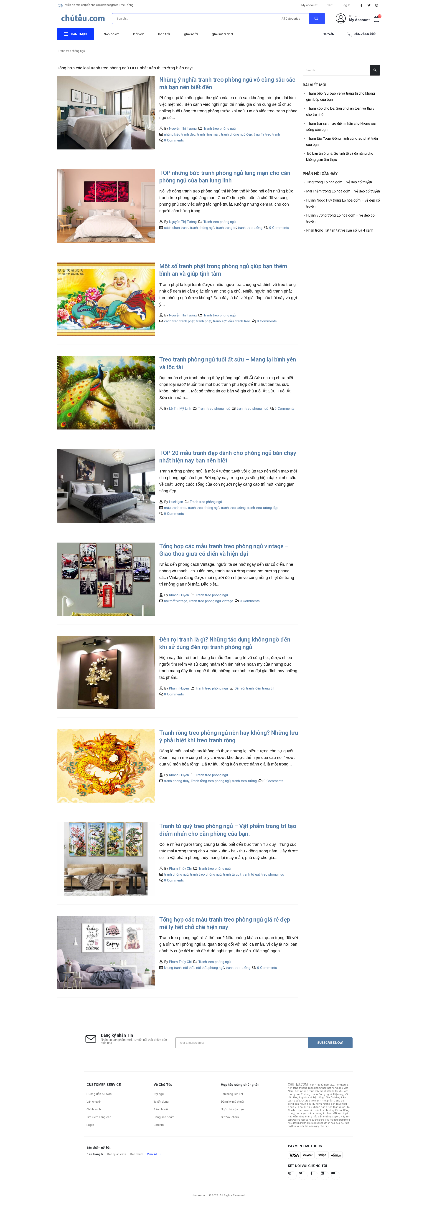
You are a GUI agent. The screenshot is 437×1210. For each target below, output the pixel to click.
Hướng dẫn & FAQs (99, 1094)
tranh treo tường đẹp (262, 508)
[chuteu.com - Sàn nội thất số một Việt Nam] (83, 19)
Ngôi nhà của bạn (232, 1109)
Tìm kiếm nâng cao (98, 1117)
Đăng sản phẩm (164, 1117)
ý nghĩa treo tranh (267, 134)
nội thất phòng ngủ (210, 968)
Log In (346, 5)
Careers (159, 1125)
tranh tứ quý (232, 874)
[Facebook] (361, 5)
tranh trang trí (226, 228)
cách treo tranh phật (179, 321)
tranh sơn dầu (223, 321)
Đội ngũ (159, 1094)
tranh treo (242, 321)
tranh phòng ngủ (202, 228)
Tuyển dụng (161, 1101)
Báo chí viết (161, 1109)
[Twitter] (369, 5)
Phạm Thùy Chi (180, 868)
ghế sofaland (222, 34)
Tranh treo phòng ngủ (219, 128)
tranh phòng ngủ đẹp (236, 134)
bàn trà (164, 34)
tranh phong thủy (176, 781)
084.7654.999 (364, 34)
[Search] (316, 18)
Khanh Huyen (179, 595)
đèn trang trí (264, 688)
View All (152, 1154)
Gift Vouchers (230, 1117)
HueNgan (176, 502)
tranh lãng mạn (208, 134)
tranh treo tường (250, 228)
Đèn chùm (136, 1154)
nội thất (189, 968)
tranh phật (203, 321)
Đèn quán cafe (116, 1154)
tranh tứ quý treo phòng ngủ (263, 874)
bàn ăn (138, 34)
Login (90, 1125)
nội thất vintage (175, 601)
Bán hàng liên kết (232, 1094)
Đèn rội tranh (244, 688)
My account (309, 5)
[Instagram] (376, 5)
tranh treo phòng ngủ (252, 409)
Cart (330, 5)
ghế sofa (191, 34)
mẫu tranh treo (175, 508)
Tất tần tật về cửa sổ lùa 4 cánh (348, 230)
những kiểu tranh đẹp (180, 134)
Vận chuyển (94, 1101)
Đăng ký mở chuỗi (232, 1101)
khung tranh (173, 968)
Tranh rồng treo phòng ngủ (211, 781)
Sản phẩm (111, 34)
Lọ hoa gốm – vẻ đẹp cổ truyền (348, 182)
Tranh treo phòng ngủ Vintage (211, 601)
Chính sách (93, 1109)
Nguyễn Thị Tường (183, 128)
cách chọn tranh (176, 228)
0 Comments (174, 140)
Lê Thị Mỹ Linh (180, 409)
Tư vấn (328, 34)
